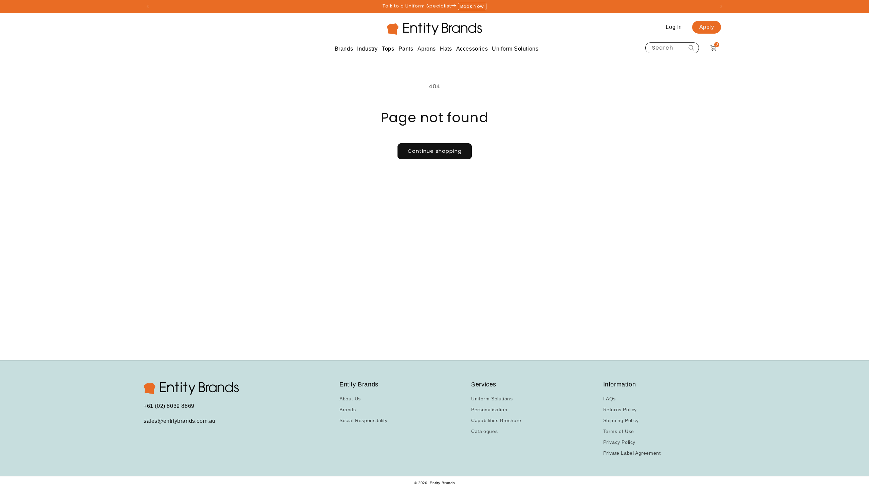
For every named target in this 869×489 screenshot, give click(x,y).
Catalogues (484, 431)
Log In (674, 27)
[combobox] (672, 47)
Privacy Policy (619, 442)
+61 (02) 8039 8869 (169, 406)
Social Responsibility (363, 420)
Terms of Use (618, 431)
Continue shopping (435, 151)
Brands (347, 409)
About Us (350, 398)
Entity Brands (442, 483)
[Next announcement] (721, 6)
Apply (706, 27)
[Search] (691, 47)
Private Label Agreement (632, 453)
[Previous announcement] (147, 6)
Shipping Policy (621, 420)
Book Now (472, 6)
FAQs (609, 398)
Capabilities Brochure (496, 420)
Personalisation (489, 409)
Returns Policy (620, 409)
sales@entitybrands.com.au (180, 421)
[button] (344, 48)
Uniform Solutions (492, 398)
